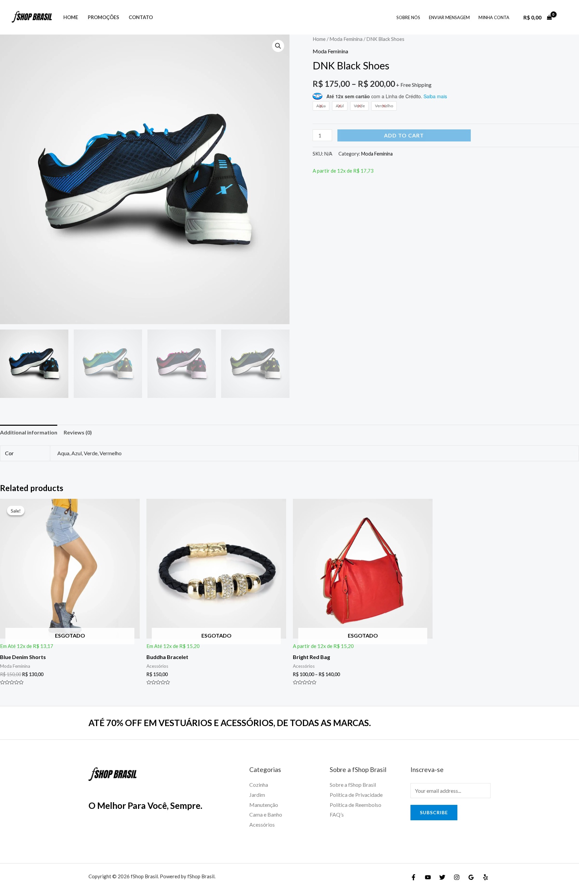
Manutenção (263, 805)
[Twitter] (442, 877)
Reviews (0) (78, 432)
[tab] (28, 432)
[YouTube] (428, 877)
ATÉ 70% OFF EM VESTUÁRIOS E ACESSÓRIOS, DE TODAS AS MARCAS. (229, 722)
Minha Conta (493, 17)
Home (70, 17)
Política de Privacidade (356, 794)
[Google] (471, 877)
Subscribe (434, 812)
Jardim (257, 794)
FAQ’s (337, 814)
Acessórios (262, 824)
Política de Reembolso (355, 805)
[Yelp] (485, 877)
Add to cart (404, 135)
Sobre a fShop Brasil (353, 784)
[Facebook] (413, 877)
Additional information (28, 432)
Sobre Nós (408, 17)
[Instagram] (457, 877)
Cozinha (258, 784)
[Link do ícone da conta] (564, 17)
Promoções (103, 17)
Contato (141, 17)
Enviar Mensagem (449, 17)
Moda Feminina (346, 39)
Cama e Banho (265, 814)
